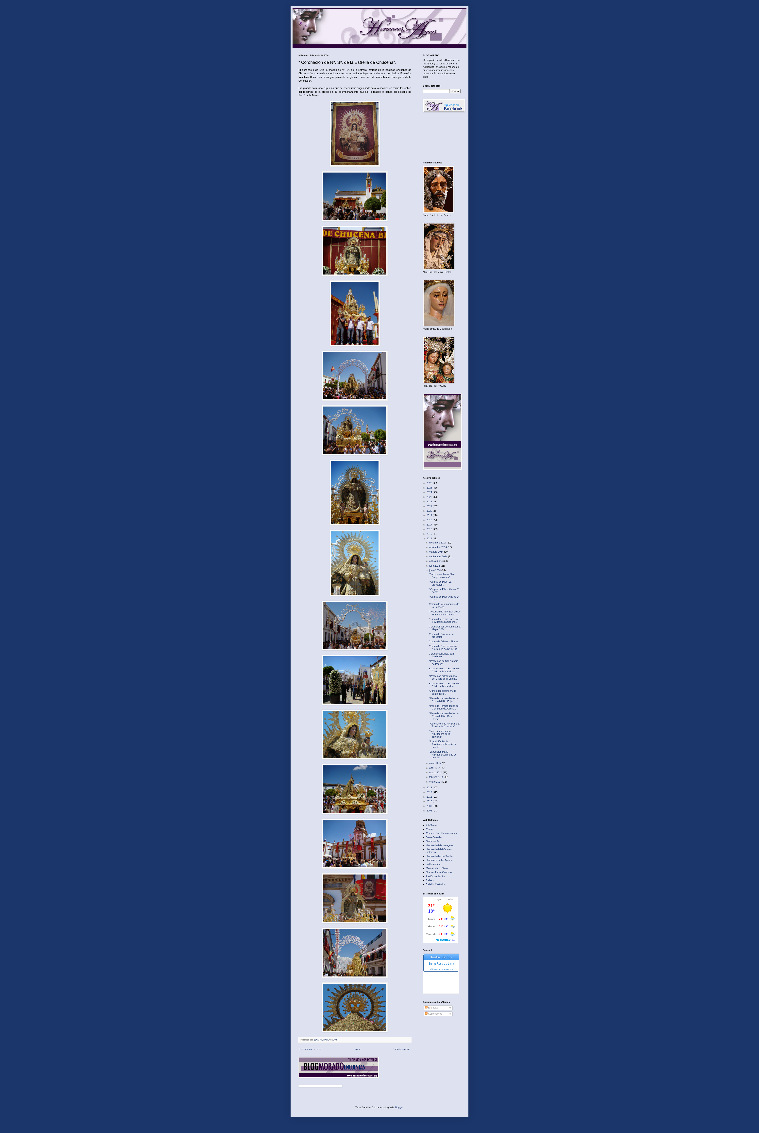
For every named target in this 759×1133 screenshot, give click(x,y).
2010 (430, 801)
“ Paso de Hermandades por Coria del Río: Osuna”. (444, 707)
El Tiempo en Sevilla (441, 899)
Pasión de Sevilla (435, 876)
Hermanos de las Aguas (439, 860)
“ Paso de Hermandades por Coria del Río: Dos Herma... (444, 716)
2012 (430, 792)
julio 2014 (435, 565)
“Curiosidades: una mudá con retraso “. (442, 692)
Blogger (399, 1107)
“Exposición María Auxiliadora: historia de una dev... (443, 744)
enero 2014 (435, 781)
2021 (430, 506)
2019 (430, 515)
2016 (430, 529)
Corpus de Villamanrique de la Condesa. (444, 605)
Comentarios (435, 1013)
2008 (430, 810)
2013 (430, 787)
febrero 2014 (436, 777)
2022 (430, 501)
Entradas (433, 1007)
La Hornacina (433, 864)
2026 (430, 483)
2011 (430, 796)
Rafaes (430, 880)
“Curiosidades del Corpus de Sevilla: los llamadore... (444, 620)
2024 (430, 492)
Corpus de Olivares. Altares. (444, 641)
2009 (430, 806)
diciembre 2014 (438, 542)
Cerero (429, 829)
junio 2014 (435, 570)
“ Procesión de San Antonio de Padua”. (443, 662)
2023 (430, 497)
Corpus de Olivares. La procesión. (441, 635)
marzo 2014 (436, 772)
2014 (430, 538)
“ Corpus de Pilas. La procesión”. (440, 583)
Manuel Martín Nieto (437, 868)
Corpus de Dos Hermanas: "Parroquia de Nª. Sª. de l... (444, 647)
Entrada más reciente (310, 1049)
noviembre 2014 (438, 547)
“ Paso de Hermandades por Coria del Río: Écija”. (444, 700)
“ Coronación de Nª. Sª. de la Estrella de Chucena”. (444, 725)
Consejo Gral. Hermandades (441, 833)
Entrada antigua (401, 1049)
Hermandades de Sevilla (439, 856)
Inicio (358, 1049)
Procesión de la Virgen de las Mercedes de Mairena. (445, 613)
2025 (430, 487)
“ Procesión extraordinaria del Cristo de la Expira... (443, 677)
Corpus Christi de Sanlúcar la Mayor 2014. (445, 628)
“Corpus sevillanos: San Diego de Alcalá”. (442, 575)
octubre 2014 (436, 551)
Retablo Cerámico (436, 884)
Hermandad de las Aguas (439, 845)
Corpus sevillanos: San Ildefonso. (441, 655)
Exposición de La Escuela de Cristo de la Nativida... (444, 670)
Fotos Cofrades (434, 837)
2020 (430, 510)
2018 (430, 520)
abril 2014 (435, 768)
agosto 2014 (436, 561)
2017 (430, 524)
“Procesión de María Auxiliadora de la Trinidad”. (440, 734)
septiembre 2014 (438, 556)
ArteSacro (431, 825)
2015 (430, 534)
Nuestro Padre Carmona (439, 872)
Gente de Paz (433, 841)
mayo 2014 (435, 763)
